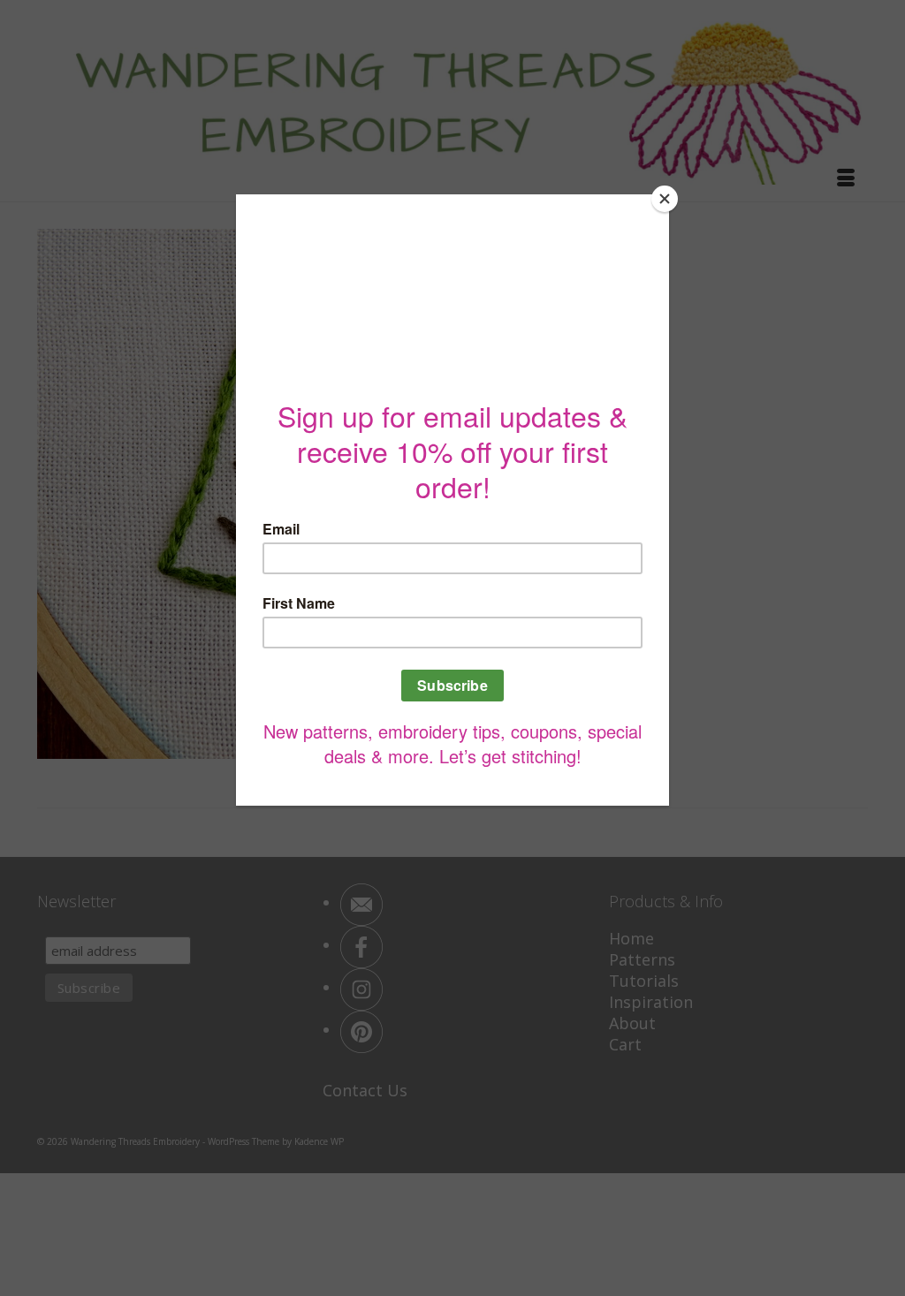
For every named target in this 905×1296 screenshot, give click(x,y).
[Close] (664, 199)
